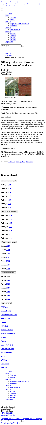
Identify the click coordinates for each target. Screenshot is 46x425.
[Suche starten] (23, 421)
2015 (9, 204)
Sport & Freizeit (7, 345)
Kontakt (13, 34)
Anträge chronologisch (9, 181)
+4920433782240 (7, 413)
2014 (9, 207)
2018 (9, 192)
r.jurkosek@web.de (8, 415)
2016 (9, 200)
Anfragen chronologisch (9, 211)
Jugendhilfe (5, 318)
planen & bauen (7, 330)
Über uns (13, 18)
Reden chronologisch (8, 272)
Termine (8, 28)
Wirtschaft (5, 364)
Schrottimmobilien (8, 334)
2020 (9, 185)
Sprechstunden (15, 30)
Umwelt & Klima (7, 349)
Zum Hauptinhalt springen (10, 2)
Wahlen (4, 360)
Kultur (3, 322)
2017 (9, 196)
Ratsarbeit (13, 26)
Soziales (4, 341)
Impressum (9, 42)
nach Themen (6, 303)
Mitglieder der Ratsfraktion (19, 24)
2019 (9, 189)
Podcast (12, 20)
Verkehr (4, 356)
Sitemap (13, 38)
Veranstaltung (6, 352)
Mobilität (4, 326)
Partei (7, 16)
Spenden (13, 40)
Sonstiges (4, 368)
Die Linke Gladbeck (8, 6)
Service (8, 32)
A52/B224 (4, 307)
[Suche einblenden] (2, 8)
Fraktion (8, 22)
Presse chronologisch (9, 242)
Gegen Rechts (6, 311)
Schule (3, 337)
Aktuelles (8, 14)
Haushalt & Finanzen (9, 315)
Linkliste (13, 36)
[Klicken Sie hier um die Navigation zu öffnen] (2, 10)
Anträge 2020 (20, 162)
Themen (29, 162)
